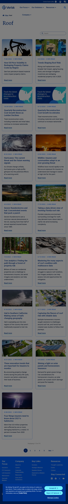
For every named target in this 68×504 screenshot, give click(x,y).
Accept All (52, 488)
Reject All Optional (53, 493)
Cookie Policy (23, 493)
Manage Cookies (53, 498)
